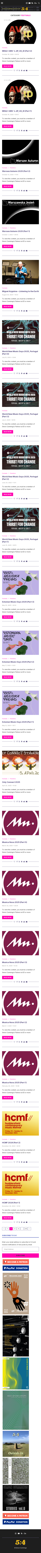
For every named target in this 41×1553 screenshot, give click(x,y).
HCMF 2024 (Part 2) (11, 1143)
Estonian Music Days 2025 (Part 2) (18, 662)
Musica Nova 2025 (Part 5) (14, 842)
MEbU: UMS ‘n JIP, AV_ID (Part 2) (17, 51)
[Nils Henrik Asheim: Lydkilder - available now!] (15, 1316)
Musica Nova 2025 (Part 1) (14, 1082)
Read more (8, 66)
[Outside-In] (15, 1431)
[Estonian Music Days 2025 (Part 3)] (20, 583)
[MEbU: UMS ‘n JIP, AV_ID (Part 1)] (20, 92)
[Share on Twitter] (19, 70)
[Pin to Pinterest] (21, 70)
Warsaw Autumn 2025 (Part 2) (16, 171)
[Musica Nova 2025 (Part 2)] (20, 1003)
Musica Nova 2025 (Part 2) (14, 1022)
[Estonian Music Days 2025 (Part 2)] (20, 643)
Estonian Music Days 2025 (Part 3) (18, 602)
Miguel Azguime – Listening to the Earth (20, 291)
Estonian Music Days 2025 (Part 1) (18, 722)
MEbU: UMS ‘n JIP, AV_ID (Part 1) (17, 111)
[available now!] (15, 1358)
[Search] (39, 3)
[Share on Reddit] (24, 70)
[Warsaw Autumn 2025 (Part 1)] (20, 212)
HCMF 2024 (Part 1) (11, 1203)
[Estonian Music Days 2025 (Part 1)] (20, 703)
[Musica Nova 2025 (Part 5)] (20, 823)
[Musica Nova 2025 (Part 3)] (20, 943)
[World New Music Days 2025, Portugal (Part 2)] (20, 457)
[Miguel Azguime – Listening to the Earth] (20, 272)
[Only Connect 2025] (20, 763)
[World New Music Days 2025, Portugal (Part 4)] (20, 332)
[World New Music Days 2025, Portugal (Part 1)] (20, 520)
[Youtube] (29, 3)
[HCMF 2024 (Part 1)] (20, 1183)
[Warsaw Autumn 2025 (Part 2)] (20, 152)
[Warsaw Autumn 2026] (15, 1273)
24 (26, 1229)
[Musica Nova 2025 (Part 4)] (20, 883)
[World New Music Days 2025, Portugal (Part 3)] (20, 395)
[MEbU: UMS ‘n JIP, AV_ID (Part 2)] (20, 32)
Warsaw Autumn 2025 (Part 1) (16, 231)
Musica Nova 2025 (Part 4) (14, 902)
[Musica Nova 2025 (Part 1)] (20, 1063)
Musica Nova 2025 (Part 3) (14, 962)
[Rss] (32, 3)
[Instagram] (27, 3)
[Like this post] (14, 70)
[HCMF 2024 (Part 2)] (20, 1123)
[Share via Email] (26, 70)
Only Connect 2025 (11, 782)
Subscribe (20, 1255)
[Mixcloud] (35, 3)
